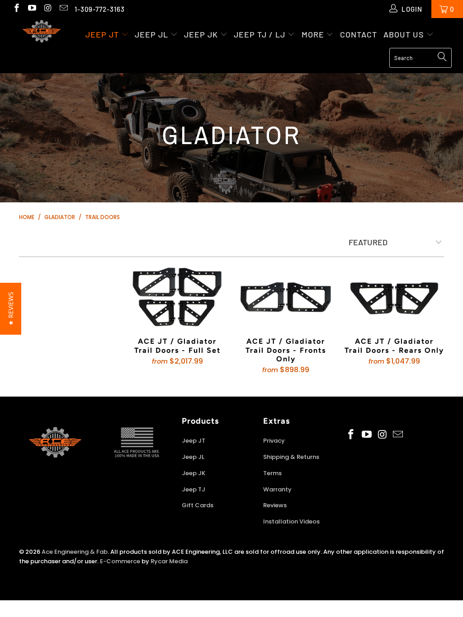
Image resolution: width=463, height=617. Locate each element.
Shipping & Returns (291, 457)
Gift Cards (197, 505)
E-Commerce (120, 561)
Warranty (277, 489)
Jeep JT (102, 34)
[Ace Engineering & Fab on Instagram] (47, 9)
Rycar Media (169, 561)
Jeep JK (201, 34)
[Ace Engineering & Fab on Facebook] (16, 9)
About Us (404, 34)
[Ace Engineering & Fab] (41, 32)
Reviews (275, 505)
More (314, 34)
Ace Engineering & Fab (75, 551)
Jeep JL (151, 34)
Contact (358, 34)
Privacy (274, 440)
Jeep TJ (193, 489)
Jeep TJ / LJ (259, 34)
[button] (10, 309)
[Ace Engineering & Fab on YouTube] (32, 9)
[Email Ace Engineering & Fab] (63, 9)
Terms (272, 473)
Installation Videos (291, 521)
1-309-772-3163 (100, 9)
